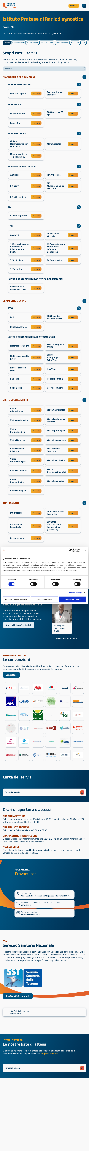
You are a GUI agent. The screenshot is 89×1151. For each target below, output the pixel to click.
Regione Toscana (49, 1053)
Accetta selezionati (44, 599)
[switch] (33, 584)
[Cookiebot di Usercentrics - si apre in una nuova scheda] (70, 550)
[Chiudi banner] (85, 550)
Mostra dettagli (75, 592)
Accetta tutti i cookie (72, 599)
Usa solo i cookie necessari (16, 599)
